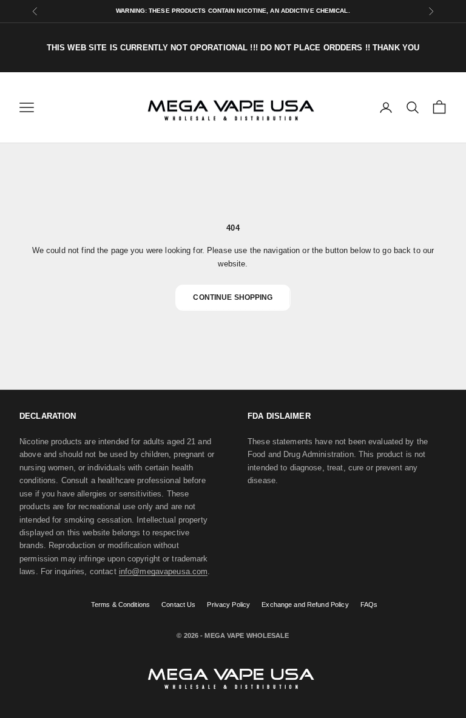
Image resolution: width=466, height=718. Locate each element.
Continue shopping (232, 297)
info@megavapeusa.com (163, 571)
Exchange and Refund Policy (305, 604)
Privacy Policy (228, 604)
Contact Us (178, 604)
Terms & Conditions (120, 604)
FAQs (369, 604)
